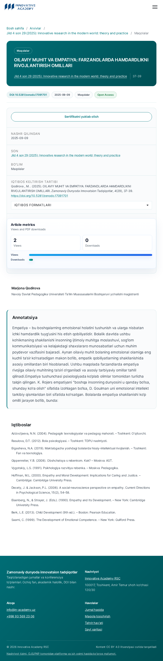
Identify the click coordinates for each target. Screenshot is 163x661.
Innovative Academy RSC (102, 578)
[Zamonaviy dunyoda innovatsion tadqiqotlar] (20, 7)
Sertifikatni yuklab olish (82, 116)
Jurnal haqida (94, 609)
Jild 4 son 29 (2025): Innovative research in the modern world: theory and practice (67, 33)
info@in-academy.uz (21, 609)
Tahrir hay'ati (94, 623)
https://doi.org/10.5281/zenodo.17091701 (39, 195)
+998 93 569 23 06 (20, 616)
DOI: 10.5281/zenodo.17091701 (28, 94)
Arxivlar (35, 28)
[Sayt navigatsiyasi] (155, 7)
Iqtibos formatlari (32, 205)
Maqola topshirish (97, 616)
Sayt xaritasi (93, 629)
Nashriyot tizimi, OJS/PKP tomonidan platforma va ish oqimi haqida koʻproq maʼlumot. (61, 653)
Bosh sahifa (15, 28)
